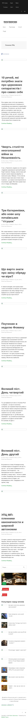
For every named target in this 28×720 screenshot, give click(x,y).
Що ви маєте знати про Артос (16, 677)
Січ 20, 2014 (18, 532)
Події (4, 31)
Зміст (11, 7)
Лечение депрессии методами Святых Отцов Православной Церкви (16, 660)
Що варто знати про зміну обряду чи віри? (13, 272)
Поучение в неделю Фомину (12, 325)
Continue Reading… (7, 123)
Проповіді (12, 27)
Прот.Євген (6, 95)
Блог (4, 27)
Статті (20, 27)
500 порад (4, 3)
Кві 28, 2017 (18, 95)
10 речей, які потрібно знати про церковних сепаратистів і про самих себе (12, 84)
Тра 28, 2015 (18, 279)
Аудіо (11, 3)
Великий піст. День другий (10, 452)
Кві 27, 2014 (18, 330)
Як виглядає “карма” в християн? (17, 650)
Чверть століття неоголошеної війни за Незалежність (12, 152)
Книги (17, 7)
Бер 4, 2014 (18, 457)
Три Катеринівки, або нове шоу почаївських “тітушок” (13, 215)
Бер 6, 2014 (18, 395)
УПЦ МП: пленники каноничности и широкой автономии (12, 522)
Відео (17, 3)
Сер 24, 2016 (18, 161)
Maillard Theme (4, 717)
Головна (5, 7)
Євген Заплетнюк (14, 715)
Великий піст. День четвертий (12, 390)
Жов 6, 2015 (18, 224)
